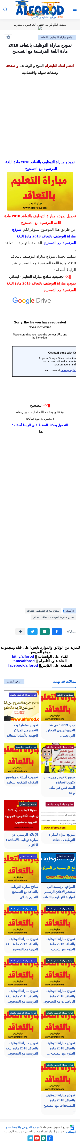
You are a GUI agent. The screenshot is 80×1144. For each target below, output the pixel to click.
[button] (57, 631)
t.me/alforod (24, 661)
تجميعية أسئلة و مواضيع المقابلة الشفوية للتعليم (22, 780)
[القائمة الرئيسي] (75, 9)
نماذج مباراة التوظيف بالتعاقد (57, 37)
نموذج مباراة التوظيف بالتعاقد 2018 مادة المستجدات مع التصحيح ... (59, 1103)
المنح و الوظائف (31, 66)
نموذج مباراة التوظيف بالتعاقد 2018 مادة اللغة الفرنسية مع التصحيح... (22, 1048)
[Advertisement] (40, 116)
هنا (41, 431)
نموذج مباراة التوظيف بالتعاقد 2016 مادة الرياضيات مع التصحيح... (59, 996)
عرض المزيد (14, 681)
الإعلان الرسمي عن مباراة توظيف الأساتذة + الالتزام (22, 840)
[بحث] (5, 9)
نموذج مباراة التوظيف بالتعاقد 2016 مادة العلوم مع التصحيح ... (60, 944)
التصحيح (36, 405)
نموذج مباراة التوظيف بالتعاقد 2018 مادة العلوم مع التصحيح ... (60, 1048)
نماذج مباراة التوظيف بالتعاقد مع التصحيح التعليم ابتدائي (23, 892)
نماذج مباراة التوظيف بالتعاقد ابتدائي (53, 617)
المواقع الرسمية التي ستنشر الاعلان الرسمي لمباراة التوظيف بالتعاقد (59, 892)
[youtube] (37, 1138)
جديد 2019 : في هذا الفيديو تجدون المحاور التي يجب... (60, 730)
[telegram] (30, 1138)
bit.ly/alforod (23, 656)
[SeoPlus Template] (72, 1127)
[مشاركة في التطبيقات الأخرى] (20, 631)
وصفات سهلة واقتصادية (40, 73)
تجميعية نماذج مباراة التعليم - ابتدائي (36, 277)
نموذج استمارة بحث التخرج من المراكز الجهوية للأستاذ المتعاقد (22, 730)
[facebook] (50, 1138)
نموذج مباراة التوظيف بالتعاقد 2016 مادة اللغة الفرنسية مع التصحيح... (22, 996)
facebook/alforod (23, 665)
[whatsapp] (43, 1138)
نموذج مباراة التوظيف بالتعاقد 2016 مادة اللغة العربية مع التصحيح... (22, 944)
